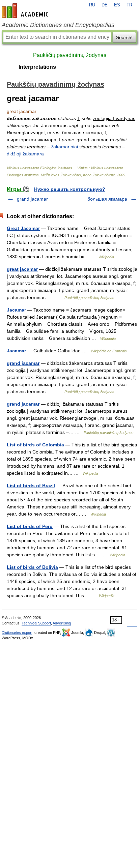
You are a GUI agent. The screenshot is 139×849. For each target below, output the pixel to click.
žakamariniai (64, 146)
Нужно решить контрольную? (69, 189)
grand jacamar (32, 199)
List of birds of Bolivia (32, 567)
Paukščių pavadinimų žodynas (69, 55)
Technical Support (36, 623)
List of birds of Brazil (31, 485)
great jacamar (22, 269)
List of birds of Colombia (35, 444)
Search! (124, 37)
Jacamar (16, 310)
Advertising (62, 623)
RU (92, 5)
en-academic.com (26, 10)
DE (105, 5)
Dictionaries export (17, 633)
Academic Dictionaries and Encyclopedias (58, 25)
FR (129, 5)
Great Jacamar (23, 228)
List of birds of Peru (30, 526)
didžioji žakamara (25, 153)
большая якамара (107, 199)
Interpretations (37, 67)
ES (117, 5)
